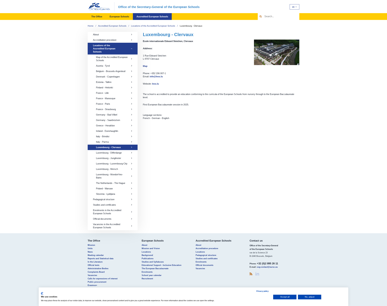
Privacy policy (262, 291)
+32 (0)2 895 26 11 (267, 263)
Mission (91, 245)
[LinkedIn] (257, 274)
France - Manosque (105, 98)
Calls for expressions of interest (102, 278)
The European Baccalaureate (155, 268)
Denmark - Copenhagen (108, 76)
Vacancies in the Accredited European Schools (106, 226)
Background (147, 255)
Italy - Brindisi (102, 136)
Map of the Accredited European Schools (112, 59)
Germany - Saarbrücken (108, 120)
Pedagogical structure (103, 199)
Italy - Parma (102, 142)
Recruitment (147, 278)
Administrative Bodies (98, 268)
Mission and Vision (151, 248)
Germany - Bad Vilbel (106, 114)
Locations (146, 252)
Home (90, 26)
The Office (96, 16)
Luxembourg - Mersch (107, 169)
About (96, 34)
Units (90, 248)
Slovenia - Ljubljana (105, 194)
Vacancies (92, 275)
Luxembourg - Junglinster (108, 158)
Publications (147, 258)
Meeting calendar (96, 255)
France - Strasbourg (106, 109)
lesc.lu (155, 83)
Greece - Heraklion (105, 125)
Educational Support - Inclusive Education (161, 265)
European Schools (119, 16)
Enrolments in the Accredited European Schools (107, 212)
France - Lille (102, 93)
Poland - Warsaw (104, 188)
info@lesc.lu (156, 76)
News (90, 252)
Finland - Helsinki (104, 87)
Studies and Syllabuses (153, 262)
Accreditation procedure (104, 40)
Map (145, 66)
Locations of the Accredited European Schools (153, 26)
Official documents (102, 219)
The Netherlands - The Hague (110, 183)
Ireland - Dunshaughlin (107, 131)
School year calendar (151, 275)
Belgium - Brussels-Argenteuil (110, 71)
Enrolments (147, 272)
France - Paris (103, 104)
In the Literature (95, 262)
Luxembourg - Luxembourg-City (111, 163)
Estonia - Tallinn (103, 82)
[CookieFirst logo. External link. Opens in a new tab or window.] (42, 293)
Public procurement (97, 282)
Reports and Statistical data (100, 258)
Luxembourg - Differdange (109, 152)
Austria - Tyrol (103, 65)
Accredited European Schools (152, 16)
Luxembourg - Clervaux (191, 26)
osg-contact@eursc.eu (267, 267)
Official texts (93, 265)
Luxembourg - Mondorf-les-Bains (109, 176)
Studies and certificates (104, 204)
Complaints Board (96, 272)
